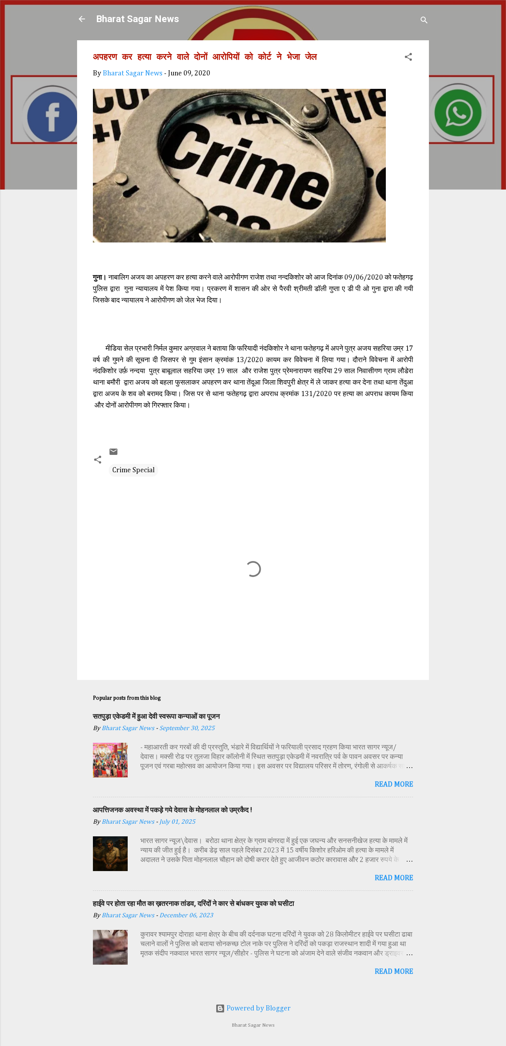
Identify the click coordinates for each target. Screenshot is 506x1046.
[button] (408, 58)
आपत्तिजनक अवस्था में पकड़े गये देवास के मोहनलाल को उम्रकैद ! (172, 810)
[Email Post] (113, 454)
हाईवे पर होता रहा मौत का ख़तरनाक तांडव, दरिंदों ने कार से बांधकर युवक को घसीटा (193, 903)
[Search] (424, 21)
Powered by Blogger (258, 1008)
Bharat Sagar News (137, 18)
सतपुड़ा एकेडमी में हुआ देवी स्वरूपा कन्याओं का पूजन (156, 716)
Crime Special (133, 470)
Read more (394, 784)
